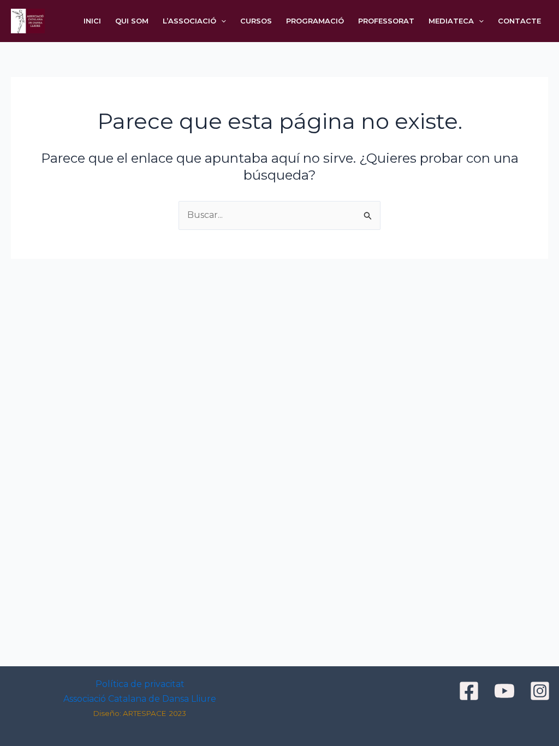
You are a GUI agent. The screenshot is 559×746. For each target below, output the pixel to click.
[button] (221, 21)
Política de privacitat (140, 684)
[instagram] (541, 690)
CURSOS (256, 20)
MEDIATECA (451, 20)
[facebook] (470, 690)
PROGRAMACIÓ (315, 20)
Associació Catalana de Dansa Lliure (139, 699)
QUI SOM (131, 20)
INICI (92, 20)
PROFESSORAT (386, 20)
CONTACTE (519, 20)
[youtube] (506, 690)
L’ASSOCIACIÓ (189, 20)
